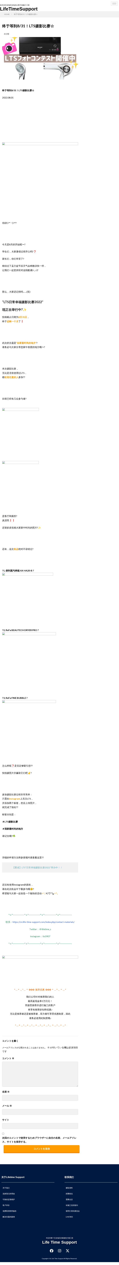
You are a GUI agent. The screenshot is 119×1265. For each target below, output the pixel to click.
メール (7, 1105)
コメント (8, 1058)
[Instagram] (59, 1250)
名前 (6, 1091)
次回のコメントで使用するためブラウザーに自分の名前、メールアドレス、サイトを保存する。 (39, 1139)
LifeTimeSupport (19, 9)
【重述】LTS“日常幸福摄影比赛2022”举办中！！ (37, 867)
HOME (7, 14)
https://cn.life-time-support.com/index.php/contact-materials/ (44, 922)
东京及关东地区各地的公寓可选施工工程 (14, 5)
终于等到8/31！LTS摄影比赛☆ (26, 14)
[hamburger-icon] (114, 3)
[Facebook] (51, 1250)
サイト (5, 1119)
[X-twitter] (67, 1250)
